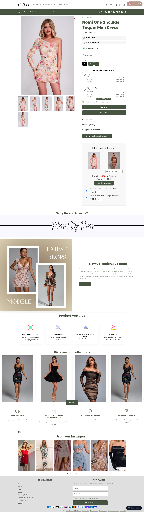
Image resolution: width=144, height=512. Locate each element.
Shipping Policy (23, 495)
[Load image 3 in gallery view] (47, 103)
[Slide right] (124, 457)
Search (20, 487)
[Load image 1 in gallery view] (23, 103)
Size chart (21, 492)
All (125, 394)
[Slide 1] (67, 473)
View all (72, 402)
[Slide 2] (70, 473)
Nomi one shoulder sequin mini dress (44, 12)
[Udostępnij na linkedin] (119, 12)
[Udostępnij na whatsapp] (117, 12)
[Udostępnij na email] (122, 12)
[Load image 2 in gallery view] (35, 103)
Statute (20, 489)
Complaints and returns (25, 498)
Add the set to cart (104, 183)
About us (21, 484)
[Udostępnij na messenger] (109, 12)
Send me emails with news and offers (87, 498)
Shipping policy (103, 511)
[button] (47, 4)
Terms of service (94, 511)
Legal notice (123, 511)
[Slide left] (20, 457)
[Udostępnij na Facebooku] (106, 12)
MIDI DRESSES (89, 394)
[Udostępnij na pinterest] (114, 12)
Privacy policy (85, 511)
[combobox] (114, 171)
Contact (20, 503)
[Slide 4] (76, 473)
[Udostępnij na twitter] (111, 12)
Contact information (113, 511)
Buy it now (104, 113)
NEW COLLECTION (52, 394)
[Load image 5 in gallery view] (70, 103)
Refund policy (77, 511)
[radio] (104, 78)
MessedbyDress (70, 511)
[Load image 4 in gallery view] (58, 103)
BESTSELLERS (16, 394)
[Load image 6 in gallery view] (23, 119)
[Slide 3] (73, 473)
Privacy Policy (22, 500)
